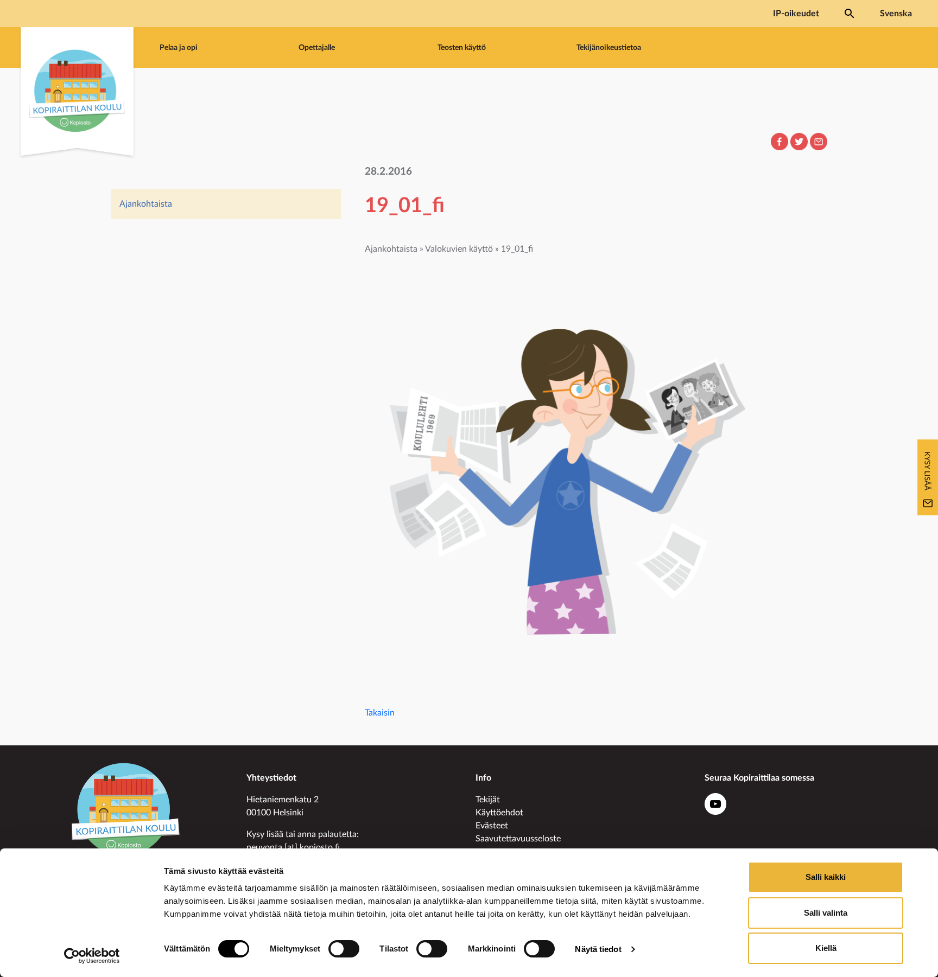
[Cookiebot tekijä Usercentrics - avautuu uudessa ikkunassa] (92, 956)
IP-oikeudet (796, 13)
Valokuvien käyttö (459, 249)
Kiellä (825, 948)
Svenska (896, 13)
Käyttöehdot (499, 812)
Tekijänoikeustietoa (608, 47)
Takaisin (380, 712)
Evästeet (492, 825)
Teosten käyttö (462, 47)
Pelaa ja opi (179, 47)
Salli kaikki (826, 877)
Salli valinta (825, 912)
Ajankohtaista (145, 204)
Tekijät (488, 799)
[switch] (343, 948)
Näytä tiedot (598, 949)
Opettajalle (317, 47)
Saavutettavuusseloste (518, 838)
